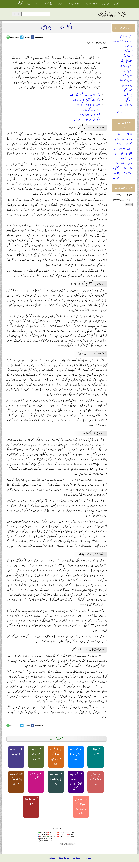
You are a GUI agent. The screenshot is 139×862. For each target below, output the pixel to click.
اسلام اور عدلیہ (128, 71)
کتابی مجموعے (48, 4)
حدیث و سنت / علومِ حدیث (123, 41)
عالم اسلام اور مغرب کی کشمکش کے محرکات (85, 95)
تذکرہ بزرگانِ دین (126, 105)
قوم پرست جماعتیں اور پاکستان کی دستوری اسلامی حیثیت (80, 806)
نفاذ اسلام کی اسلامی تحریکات (90, 115)
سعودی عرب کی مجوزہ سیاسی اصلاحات (36, 754)
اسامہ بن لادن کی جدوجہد (92, 110)
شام (116, 163)
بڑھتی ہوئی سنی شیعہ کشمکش (36, 777)
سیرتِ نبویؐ (128, 51)
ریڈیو (28, 4)
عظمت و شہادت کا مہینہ (31, 802)
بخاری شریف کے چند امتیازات (16, 752)
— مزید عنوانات (119, 113)
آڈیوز (37, 4)
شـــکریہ (51, 858)
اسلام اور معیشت (126, 76)
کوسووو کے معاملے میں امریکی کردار (88, 105)
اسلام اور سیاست (126, 66)
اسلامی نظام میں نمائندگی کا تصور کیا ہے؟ (96, 779)
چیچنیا (121, 154)
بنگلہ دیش (129, 144)
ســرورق (87, 858)
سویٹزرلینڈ (123, 163)
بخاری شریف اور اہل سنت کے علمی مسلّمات (16, 779)
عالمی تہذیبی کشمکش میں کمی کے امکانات (86, 100)
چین (116, 154)
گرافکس (19, 4)
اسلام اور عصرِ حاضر (126, 80)
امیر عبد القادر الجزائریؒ (95, 752)
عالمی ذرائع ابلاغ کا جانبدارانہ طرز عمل (87, 119)
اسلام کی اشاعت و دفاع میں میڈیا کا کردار (75, 754)
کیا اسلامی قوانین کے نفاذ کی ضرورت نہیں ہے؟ (55, 756)
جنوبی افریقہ (129, 154)
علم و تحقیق (129, 100)
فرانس (123, 168)
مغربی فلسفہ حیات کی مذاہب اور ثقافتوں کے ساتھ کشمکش (76, 781)
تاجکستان (122, 149)
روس (131, 158)
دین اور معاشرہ (127, 85)
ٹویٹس (60, 4)
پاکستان (130, 149)
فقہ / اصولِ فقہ (128, 46)
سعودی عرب (121, 158)
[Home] (112, 17)
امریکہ (119, 134)
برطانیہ (117, 139)
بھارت (119, 144)
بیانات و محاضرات (73, 4)
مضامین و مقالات (91, 4)
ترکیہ (115, 149)
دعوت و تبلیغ (128, 90)
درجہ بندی (105, 4)
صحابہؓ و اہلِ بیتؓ (127, 61)
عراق (131, 168)
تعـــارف (76, 858)
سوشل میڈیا (64, 858)
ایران (123, 139)
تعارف (116, 4)
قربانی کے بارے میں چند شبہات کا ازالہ (56, 779)
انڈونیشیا (130, 139)
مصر (123, 173)
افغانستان (129, 134)
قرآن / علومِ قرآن (126, 36)
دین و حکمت (128, 95)
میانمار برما (117, 173)
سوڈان (130, 163)
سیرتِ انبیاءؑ (128, 56)
